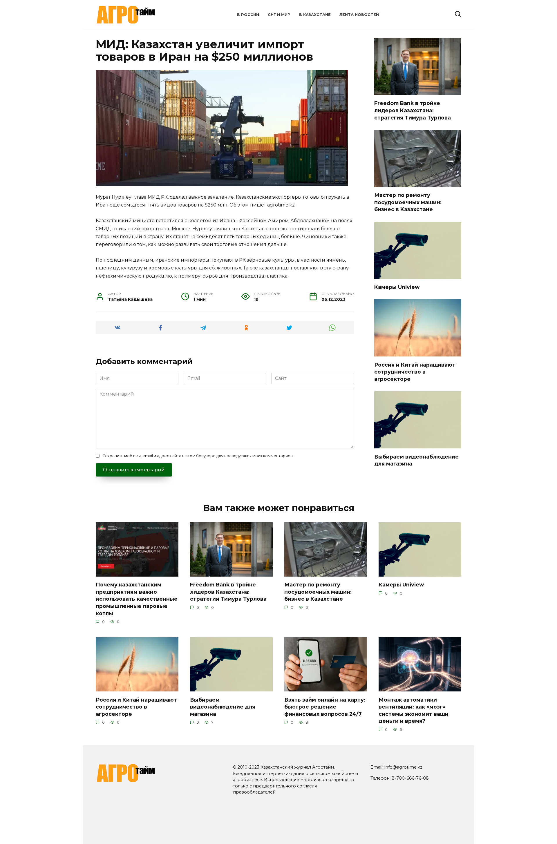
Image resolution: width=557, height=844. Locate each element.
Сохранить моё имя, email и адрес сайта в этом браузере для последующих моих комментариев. (198, 456)
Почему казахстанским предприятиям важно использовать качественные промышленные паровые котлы (137, 599)
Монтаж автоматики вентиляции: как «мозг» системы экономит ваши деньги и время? (414, 710)
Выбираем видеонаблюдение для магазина (222, 706)
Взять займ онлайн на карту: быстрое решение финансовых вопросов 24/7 (324, 706)
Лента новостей (359, 14)
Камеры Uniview (396, 287)
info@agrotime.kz (403, 767)
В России (248, 14)
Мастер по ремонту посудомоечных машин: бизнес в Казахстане (408, 202)
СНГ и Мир (279, 14)
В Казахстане (315, 14)
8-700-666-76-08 (410, 778)
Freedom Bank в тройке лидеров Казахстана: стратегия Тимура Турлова (412, 110)
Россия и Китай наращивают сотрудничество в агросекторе (414, 371)
